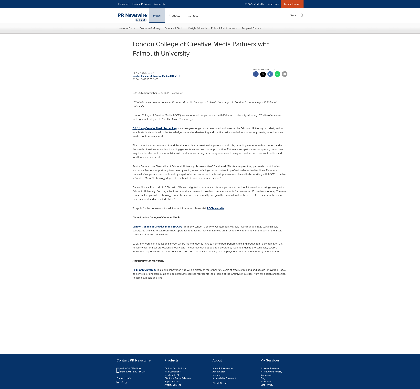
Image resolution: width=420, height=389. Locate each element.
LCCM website (215, 208)
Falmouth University (144, 270)
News (157, 15)
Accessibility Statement (224, 378)
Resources (123, 4)
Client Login (273, 4)
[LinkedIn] (118, 382)
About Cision (218, 371)
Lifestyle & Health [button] (197, 28)
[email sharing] (284, 74)
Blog (263, 378)
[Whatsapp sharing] (277, 74)
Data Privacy (267, 385)
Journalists (159, 4)
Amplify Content (173, 385)
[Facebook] (122, 382)
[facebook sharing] (256, 74)
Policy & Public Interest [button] (224, 28)
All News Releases (270, 368)
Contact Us (122, 378)
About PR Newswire (222, 368)
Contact (193, 15)
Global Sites (218, 383)
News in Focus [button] (127, 28)
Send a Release (292, 4)
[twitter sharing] (263, 75)
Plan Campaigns (173, 371)
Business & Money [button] (150, 28)
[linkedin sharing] (270, 74)
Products (174, 15)
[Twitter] (126, 382)
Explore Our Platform (175, 368)
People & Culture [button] (251, 28)
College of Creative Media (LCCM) (157, 226)
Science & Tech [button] (173, 28)
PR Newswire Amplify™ (272, 371)
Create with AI (172, 375)
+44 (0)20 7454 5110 (130, 368)
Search (294, 15)
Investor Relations (141, 4)
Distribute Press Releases (178, 378)
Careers (216, 375)
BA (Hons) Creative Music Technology (155, 128)
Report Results (172, 381)
